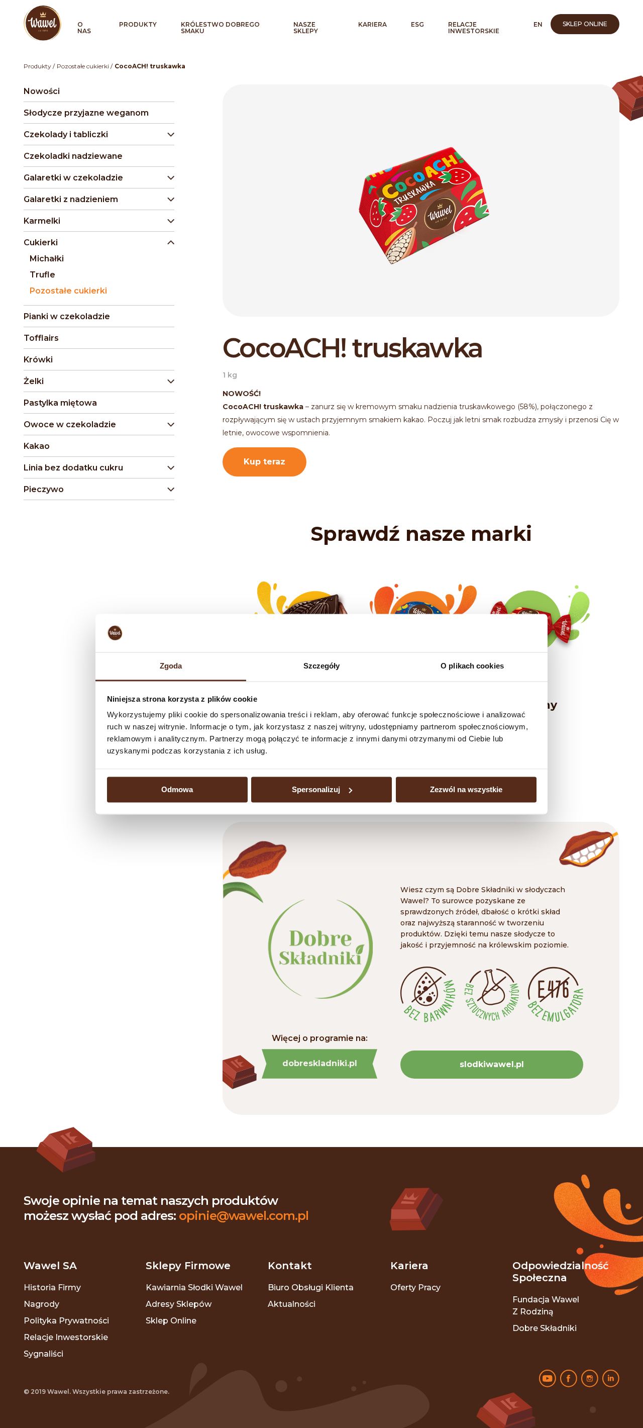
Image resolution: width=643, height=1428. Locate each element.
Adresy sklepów (178, 1304)
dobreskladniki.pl (319, 1063)
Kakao (37, 446)
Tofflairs (41, 338)
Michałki (47, 258)
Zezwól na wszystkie (466, 789)
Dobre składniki (544, 1328)
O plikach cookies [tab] (472, 666)
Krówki (38, 359)
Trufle (42, 274)
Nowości (42, 91)
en (538, 24)
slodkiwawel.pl (492, 1064)
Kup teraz (264, 461)
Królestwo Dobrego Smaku (220, 28)
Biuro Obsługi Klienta (311, 1287)
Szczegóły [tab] (321, 666)
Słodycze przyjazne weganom (86, 113)
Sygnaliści (43, 1354)
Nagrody (41, 1304)
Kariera (372, 24)
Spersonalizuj (316, 789)
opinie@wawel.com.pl (243, 1215)
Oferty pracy (415, 1287)
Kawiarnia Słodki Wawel (194, 1287)
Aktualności (291, 1304)
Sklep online (585, 24)
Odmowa (177, 789)
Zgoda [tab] (171, 666)
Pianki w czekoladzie (67, 316)
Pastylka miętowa (60, 403)
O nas (84, 28)
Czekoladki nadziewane (73, 156)
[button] (97, 135)
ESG (417, 24)
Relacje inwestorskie (473, 28)
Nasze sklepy (305, 28)
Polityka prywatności (66, 1320)
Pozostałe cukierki (83, 66)
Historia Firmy (52, 1287)
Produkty (138, 24)
